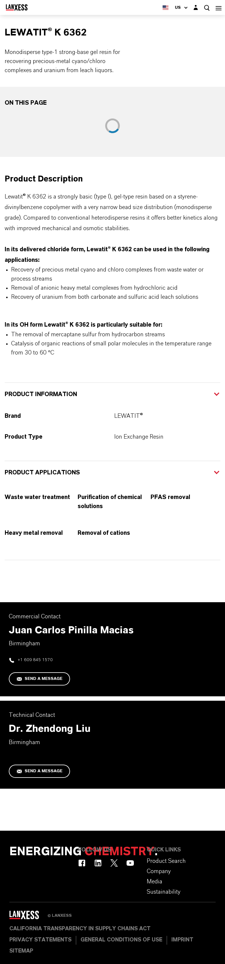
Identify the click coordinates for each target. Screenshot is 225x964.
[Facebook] (82, 863)
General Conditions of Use (121, 940)
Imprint (182, 940)
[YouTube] (130, 863)
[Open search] (207, 8)
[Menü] (218, 7)
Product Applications (42, 473)
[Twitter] (114, 863)
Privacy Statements (40, 940)
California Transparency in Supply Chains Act (80, 928)
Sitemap (21, 951)
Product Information (41, 394)
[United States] (165, 7)
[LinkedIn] (98, 863)
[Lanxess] (28, 917)
